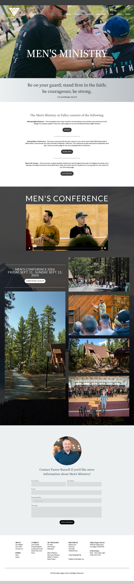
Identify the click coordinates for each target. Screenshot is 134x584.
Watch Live (72, 545)
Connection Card (37, 549)
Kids (16, 555)
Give (111, 14)
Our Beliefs (19, 545)
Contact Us (19, 549)
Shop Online (51, 559)
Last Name (70, 481)
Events (89, 14)
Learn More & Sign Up (35, 281)
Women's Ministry (53, 555)
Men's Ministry (52, 553)
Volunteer (50, 549)
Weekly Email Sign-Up (76, 559)
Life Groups (67, 173)
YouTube (72, 549)
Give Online (35, 545)
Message (34, 505)
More (128, 14)
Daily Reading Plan (75, 555)
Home (68, 14)
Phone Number (36, 497)
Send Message (67, 522)
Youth (17, 557)
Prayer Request (36, 547)
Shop (119, 14)
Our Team (18, 547)
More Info (67, 152)
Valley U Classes (52, 557)
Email (33, 489)
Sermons (78, 14)
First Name (35, 481)
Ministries (101, 14)
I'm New (50, 545)
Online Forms (73, 551)
